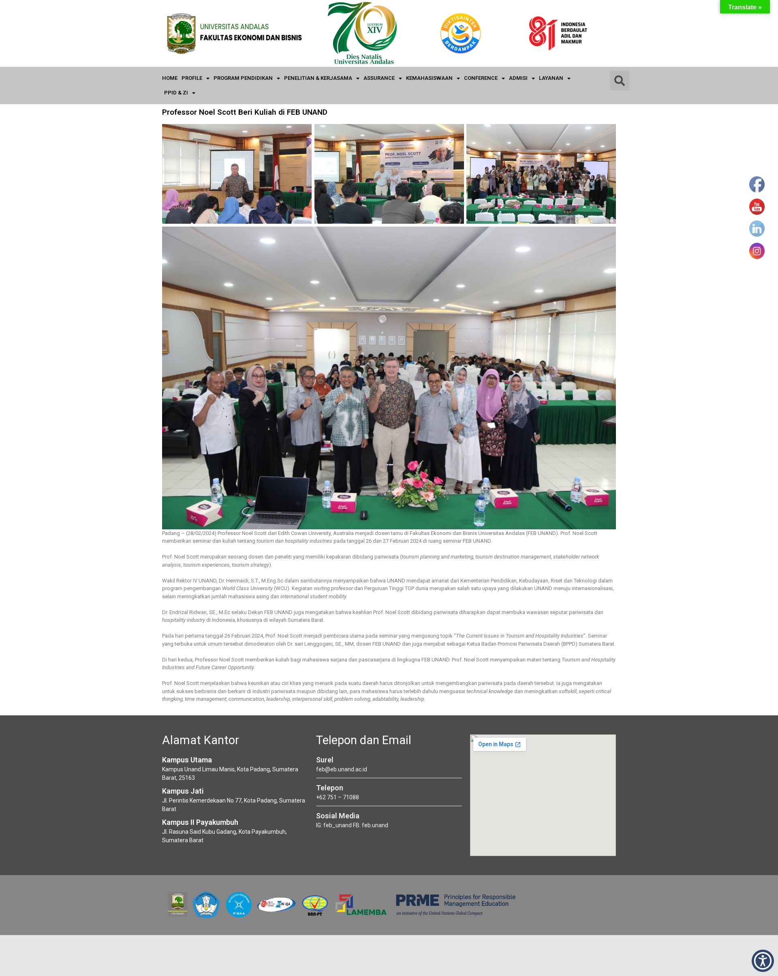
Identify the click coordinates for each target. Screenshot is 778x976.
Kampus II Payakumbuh (200, 822)
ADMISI (518, 78)
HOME (169, 78)
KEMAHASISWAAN (429, 78)
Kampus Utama (187, 760)
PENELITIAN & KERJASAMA (318, 78)
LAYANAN (551, 78)
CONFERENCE (481, 78)
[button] (763, 961)
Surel (324, 760)
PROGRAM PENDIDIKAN (243, 78)
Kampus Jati (183, 791)
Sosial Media (337, 815)
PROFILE (192, 78)
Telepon (329, 787)
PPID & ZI (176, 93)
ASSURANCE (379, 78)
